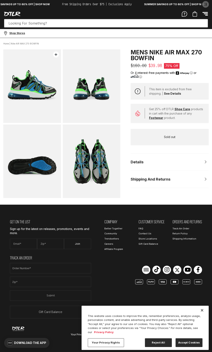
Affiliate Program (113, 249)
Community (110, 233)
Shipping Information (184, 238)
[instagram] (167, 270)
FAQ (141, 228)
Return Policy (180, 233)
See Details (172, 93)
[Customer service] (184, 13)
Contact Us (145, 233)
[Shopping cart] (195, 14)
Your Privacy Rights (106, 342)
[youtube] (187, 270)
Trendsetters (111, 238)
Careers (108, 243)
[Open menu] (205, 14)
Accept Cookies (189, 342)
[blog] (146, 270)
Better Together (113, 228)
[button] (26, 343)
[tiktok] (156, 270)
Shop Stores (17, 33)
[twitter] (177, 270)
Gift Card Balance (50, 312)
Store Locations (148, 238)
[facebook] (198, 270)
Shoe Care (182, 109)
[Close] (202, 310)
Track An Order (180, 228)
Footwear (156, 118)
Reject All (158, 342)
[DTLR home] (12, 14)
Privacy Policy (104, 332)
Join (77, 243)
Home (6, 43)
